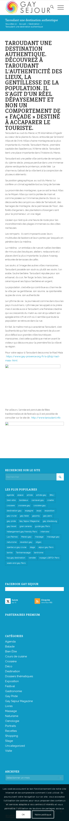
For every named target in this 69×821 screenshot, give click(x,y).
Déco (8, 666)
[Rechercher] (50, 7)
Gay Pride (11, 696)
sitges (38, 542)
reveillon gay (26, 542)
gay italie (24, 516)
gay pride (11, 521)
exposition (49, 511)
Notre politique (43, 814)
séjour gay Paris (45, 547)
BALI (52, 495)
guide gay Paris (42, 526)
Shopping (11, 736)
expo (39, 511)
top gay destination (16, 558)
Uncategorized (15, 745)
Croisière (11, 661)
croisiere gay (24, 505)
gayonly (36, 516)
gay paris (47, 516)
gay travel (11, 526)
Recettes (11, 731)
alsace (20, 495)
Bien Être (11, 651)
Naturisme (11, 716)
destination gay (14, 511)
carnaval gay (38, 500)
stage (32, 547)
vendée (32, 558)
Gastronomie (13, 691)
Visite (8, 750)
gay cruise (12, 516)
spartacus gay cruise (16, 547)
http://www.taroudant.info (45, 417)
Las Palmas (12, 537)
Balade (10, 646)
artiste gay (41, 495)
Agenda (10, 641)
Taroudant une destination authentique (31, 20)
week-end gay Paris (16, 563)
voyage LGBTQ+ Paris (49, 558)
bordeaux (23, 500)
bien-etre (11, 500)
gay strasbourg (50, 521)
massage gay (53, 537)
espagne (29, 511)
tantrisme (38, 552)
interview (44, 531)
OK (23, 814)
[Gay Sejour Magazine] (28, 7)
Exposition (12, 681)
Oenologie (12, 721)
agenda (10, 495)
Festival (10, 686)
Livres (9, 706)
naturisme (12, 542)
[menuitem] (50, 7)
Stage (9, 740)
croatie (50, 500)
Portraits (10, 726)
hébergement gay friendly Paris (22, 531)
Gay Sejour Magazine (29, 521)
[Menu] (59, 7)
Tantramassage (23, 552)
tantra (10, 552)
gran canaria (26, 526)
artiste (30, 495)
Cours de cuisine (16, 656)
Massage (11, 711)
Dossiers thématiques (19, 676)
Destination (12, 671)
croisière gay (40, 505)
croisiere (11, 505)
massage (39, 537)
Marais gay (26, 537)
